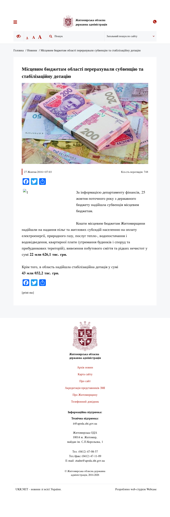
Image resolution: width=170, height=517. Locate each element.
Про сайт (85, 381)
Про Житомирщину (85, 395)
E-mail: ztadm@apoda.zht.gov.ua (85, 461)
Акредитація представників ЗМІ (85, 388)
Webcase (152, 489)
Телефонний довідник (85, 401)
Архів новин (85, 367)
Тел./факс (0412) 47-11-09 (85, 456)
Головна (18, 50)
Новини (32, 50)
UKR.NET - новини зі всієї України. (39, 489)
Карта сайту (85, 374)
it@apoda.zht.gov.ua (85, 423)
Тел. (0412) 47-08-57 (85, 451)
